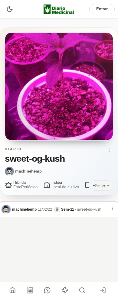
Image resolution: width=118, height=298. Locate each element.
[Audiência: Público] (57, 209)
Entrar (102, 9)
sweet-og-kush (89, 209)
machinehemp (28, 171)
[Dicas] (64, 290)
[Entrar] (102, 290)
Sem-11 (67, 209)
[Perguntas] (47, 290)
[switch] (9, 9)
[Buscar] (82, 290)
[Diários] (30, 290)
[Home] (12, 290)
